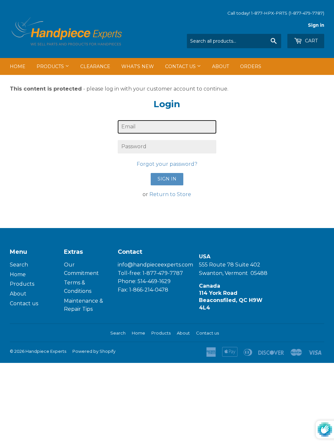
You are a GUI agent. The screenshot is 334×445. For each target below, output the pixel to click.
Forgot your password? (167, 164)
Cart (311, 41)
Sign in (316, 25)
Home (17, 66)
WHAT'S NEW (137, 66)
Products (51, 66)
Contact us (24, 303)
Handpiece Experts (45, 351)
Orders (250, 66)
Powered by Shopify (93, 351)
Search (19, 265)
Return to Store (170, 194)
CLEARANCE (95, 66)
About (220, 66)
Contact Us (181, 66)
